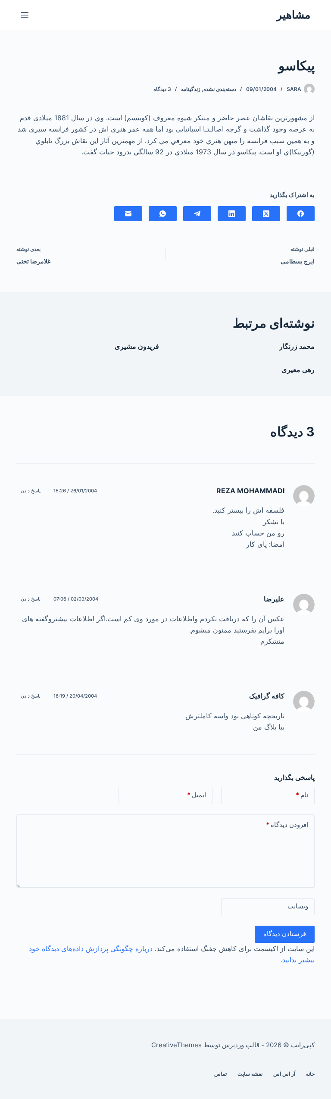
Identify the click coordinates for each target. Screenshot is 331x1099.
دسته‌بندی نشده (219, 89)
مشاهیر (293, 14)
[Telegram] (197, 213)
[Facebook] (301, 213)
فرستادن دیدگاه (284, 934)
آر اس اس (284, 1074)
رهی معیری (298, 369)
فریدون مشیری (137, 346)
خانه (310, 1074)
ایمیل (196, 795)
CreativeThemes (176, 1045)
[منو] (24, 15)
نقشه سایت (249, 1074)
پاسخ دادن (31, 491)
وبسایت (297, 906)
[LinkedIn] (232, 213)
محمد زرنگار (297, 346)
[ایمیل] (128, 213)
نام (302, 795)
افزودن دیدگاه (287, 824)
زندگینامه (190, 89)
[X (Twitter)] (266, 213)
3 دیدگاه (162, 89)
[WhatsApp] (163, 213)
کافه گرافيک (266, 696)
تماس (220, 1074)
